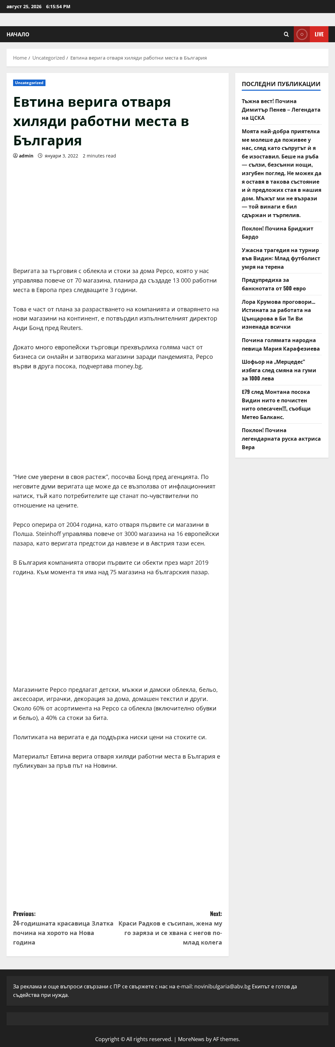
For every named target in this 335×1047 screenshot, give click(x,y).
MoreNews (191, 1039)
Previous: (63, 927)
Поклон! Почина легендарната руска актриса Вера (281, 438)
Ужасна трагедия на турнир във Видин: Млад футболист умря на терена (281, 258)
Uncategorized (29, 82)
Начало (18, 34)
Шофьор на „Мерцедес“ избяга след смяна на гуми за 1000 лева (279, 370)
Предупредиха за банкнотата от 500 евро (274, 284)
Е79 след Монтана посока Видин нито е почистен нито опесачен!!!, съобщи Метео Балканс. (276, 404)
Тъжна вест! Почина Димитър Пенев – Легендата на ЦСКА (281, 109)
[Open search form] (286, 34)
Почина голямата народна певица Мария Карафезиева (281, 344)
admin (26, 156)
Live (319, 34)
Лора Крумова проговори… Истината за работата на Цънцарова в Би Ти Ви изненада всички (278, 314)
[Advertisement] (117, 210)
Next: (170, 927)
